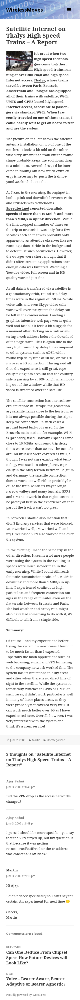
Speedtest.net (17, 208)
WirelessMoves (24, 9)
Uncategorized (56, 740)
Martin (36, 740)
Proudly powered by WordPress (26, 995)
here (30, 715)
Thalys (39, 80)
